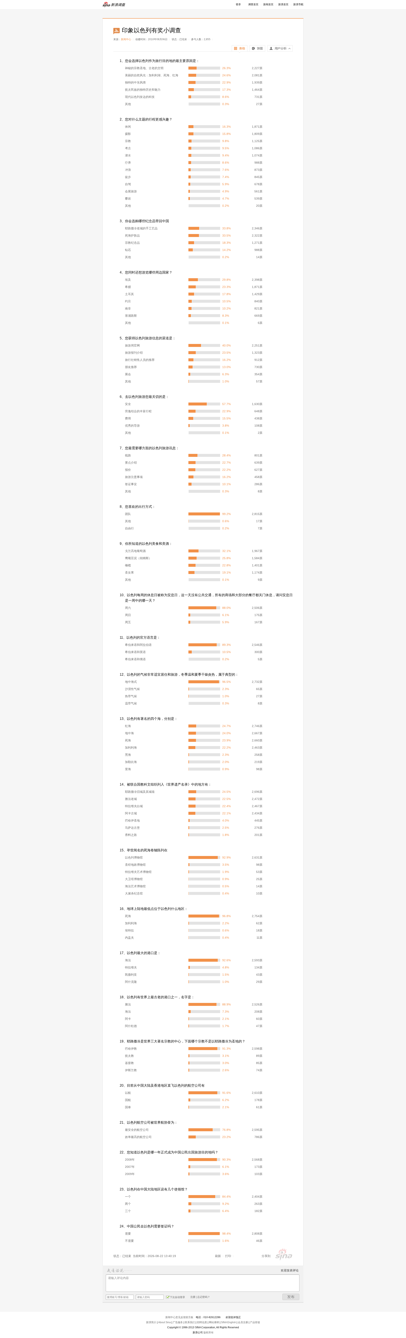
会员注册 (243, 1322)
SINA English (228, 1322)
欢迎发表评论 (290, 1270)
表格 (239, 49)
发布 (291, 1296)
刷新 (218, 1256)
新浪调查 (114, 4)
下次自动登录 (177, 1297)
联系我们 (190, 1322)
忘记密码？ (203, 1297)
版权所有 (208, 1332)
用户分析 (280, 49)
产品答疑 (255, 1322)
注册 (192, 1297)
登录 (238, 4)
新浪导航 (298, 4)
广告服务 (178, 1322)
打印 (228, 1256)
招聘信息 (202, 1322)
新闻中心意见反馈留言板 (179, 1317)
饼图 (257, 49)
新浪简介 (151, 1322)
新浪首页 (283, 4)
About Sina (164, 1322)
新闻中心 (126, 39)
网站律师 (214, 1322)
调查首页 (253, 4)
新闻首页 (268, 4)
